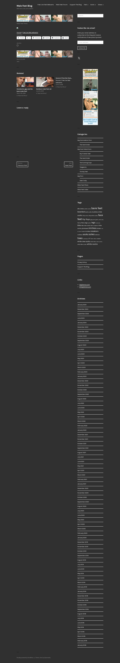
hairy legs (84, 223)
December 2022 (82, 381)
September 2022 (83, 394)
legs (93, 222)
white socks (92, 244)
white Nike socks (82, 244)
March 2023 (81, 367)
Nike (79, 225)
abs (78, 209)
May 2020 (80, 520)
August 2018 (81, 614)
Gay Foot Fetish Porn (84, 149)
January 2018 (81, 645)
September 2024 (83, 314)
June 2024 (80, 318)
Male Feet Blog (24, 5)
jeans (89, 223)
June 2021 (80, 461)
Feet (85, 5)
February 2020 (82, 533)
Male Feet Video (82, 189)
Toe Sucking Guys (86, 163)
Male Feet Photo (22, 23)
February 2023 (82, 372)
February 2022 (82, 426)
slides (88, 231)
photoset (85, 228)
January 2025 (81, 305)
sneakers (94, 231)
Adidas (82, 208)
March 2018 (81, 636)
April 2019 (80, 578)
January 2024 (81, 322)
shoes (99, 228)
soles (92, 234)
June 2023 (80, 354)
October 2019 (81, 551)
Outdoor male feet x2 (43, 89)
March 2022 (81, 421)
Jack (18, 61)
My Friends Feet (85, 154)
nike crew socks (85, 225)
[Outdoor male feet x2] (44, 82)
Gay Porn (80, 176)
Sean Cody (83, 180)
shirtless (92, 228)
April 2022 (81, 417)
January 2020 (82, 538)
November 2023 (82, 331)
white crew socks (83, 241)
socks (85, 234)
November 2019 (82, 546)
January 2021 (81, 484)
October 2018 (81, 605)
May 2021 (80, 466)
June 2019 (80, 569)
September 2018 (83, 609)
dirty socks (85, 215)
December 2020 (82, 488)
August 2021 (81, 452)
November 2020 (82, 493)
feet (79, 219)
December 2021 (82, 434)
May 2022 (80, 412)
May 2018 (80, 627)
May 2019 (80, 573)
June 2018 (80, 623)
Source (19, 32)
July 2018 (80, 618)
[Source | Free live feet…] (64, 82)
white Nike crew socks (96, 241)
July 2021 (80, 457)
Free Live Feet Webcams (46, 5)
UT (89, 238)
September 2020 (83, 502)
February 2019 (82, 587)
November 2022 (82, 385)
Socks (92, 5)
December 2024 (82, 309)
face (100, 215)
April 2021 (80, 470)
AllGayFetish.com (85, 287)
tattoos (97, 234)
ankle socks (87, 208)
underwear (85, 238)
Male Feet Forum (62, 5)
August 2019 (81, 560)
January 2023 (81, 376)
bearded (81, 212)
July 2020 (80, 511)
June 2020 (81, 515)
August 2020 (81, 506)
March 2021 (81, 475)
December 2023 (82, 327)
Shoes (100, 5)
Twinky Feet (84, 171)
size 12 (84, 231)
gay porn (92, 219)
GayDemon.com (84, 284)
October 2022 (82, 390)
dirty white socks (93, 215)
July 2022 (80, 403)
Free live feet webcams (30, 32)
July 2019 (80, 564)
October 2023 (82, 336)
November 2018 (82, 600)
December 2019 (82, 542)
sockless (79, 234)
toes (80, 238)
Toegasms (83, 167)
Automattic (47, 657)
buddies (95, 212)
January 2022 (81, 430)
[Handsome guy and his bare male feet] (25, 82)
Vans (92, 238)
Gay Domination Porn (84, 140)
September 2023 (83, 340)
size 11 (80, 231)
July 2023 (80, 349)
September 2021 (82, 448)
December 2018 (82, 596)
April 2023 (81, 363)
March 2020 (81, 529)
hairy (79, 223)
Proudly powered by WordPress (25, 657)
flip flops (86, 219)
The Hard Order (85, 145)
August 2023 (81, 345)
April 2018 (80, 632)
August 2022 (81, 399)
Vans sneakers (97, 238)
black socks (88, 212)
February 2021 (82, 479)
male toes (98, 223)
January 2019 (81, 591)
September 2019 (82, 555)
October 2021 (81, 443)
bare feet (96, 208)
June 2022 (80, 408)
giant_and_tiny (99, 219)
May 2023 (80, 358)
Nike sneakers (94, 225)
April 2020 (81, 524)
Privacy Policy (82, 262)
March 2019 (81, 582)
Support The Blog (76, 5)
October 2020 (82, 497)
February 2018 (82, 641)
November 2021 (82, 439)
